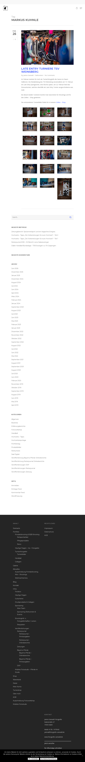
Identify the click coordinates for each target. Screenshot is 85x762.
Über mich (17, 694)
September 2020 (17, 366)
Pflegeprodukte (23, 541)
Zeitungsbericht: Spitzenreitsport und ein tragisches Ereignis (33, 232)
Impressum (48, 528)
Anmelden (15, 485)
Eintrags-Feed (16, 489)
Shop (15, 676)
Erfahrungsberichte (18, 426)
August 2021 (15, 363)
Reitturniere (39, 75)
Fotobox (18, 592)
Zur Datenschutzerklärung (48, 759)
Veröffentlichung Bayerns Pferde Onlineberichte (28, 458)
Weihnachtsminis (21, 578)
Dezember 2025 (17, 272)
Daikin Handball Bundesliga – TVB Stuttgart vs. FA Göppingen (33, 246)
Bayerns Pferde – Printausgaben (25, 660)
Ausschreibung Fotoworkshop (24, 701)
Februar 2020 (16, 381)
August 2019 (16, 395)
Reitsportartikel (22, 537)
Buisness (14, 423)
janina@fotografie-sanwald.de (54, 732)
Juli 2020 (14, 374)
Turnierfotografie (21, 552)
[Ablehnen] (82, 756)
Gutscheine (19, 599)
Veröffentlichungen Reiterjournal (23, 468)
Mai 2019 (14, 402)
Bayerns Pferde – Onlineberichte (25, 654)
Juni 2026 (14, 268)
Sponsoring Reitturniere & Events (26, 613)
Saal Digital (15, 454)
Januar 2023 (15, 328)
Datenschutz (49, 532)
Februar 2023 (16, 324)
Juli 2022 (14, 349)
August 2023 (16, 310)
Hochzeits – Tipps (17, 437)
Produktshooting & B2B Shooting (27, 534)
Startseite (16, 528)
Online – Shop (61, 102)
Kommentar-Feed (18, 492)
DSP (18, 666)
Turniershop (17, 690)
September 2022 (17, 342)
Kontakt (16, 585)
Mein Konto (17, 687)
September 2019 (17, 391)
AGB (14, 697)
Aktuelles (16, 569)
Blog (14, 582)
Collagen (18, 562)
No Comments (50, 75)
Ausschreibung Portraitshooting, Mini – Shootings (26, 573)
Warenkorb (17, 680)
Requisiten (21, 625)
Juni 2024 (14, 289)
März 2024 (15, 296)
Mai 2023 (14, 321)
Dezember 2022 (17, 331)
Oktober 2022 (16, 338)
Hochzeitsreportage (18, 440)
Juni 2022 (14, 352)
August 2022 (16, 345)
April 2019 (14, 405)
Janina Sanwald (28, 75)
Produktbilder (16, 447)
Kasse (15, 683)
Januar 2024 (15, 303)
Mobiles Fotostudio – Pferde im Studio (26, 671)
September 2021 (17, 359)
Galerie (15, 566)
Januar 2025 (15, 275)
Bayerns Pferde (22, 650)
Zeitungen (21, 647)
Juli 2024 (14, 286)
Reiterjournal (21, 631)
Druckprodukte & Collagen (24, 602)
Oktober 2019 (16, 388)
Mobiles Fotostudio (20, 704)
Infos (15, 589)
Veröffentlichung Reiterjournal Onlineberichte (27, 461)
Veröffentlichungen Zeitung (21, 472)
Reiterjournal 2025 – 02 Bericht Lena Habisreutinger (30, 242)
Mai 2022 (14, 356)
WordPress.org (16, 496)
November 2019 (17, 384)
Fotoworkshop (16, 430)
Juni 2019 (14, 398)
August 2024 (16, 282)
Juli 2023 (14, 314)
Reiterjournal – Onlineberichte (24, 641)
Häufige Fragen (20, 595)
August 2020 (16, 370)
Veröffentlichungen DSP (20, 465)
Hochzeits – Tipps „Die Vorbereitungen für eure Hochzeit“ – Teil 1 (34, 239)
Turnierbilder (21, 554)
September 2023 (17, 307)
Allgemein (15, 419)
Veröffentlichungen (22, 628)
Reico (19, 544)
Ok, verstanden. (33, 759)
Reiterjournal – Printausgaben (24, 635)
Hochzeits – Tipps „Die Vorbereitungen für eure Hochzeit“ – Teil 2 (34, 235)
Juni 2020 (14, 377)
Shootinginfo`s (20, 618)
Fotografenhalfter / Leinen (26, 621)
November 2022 (17, 335)
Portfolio (16, 532)
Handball (14, 433)
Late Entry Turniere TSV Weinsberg (40, 70)
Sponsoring (19, 606)
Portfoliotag (15, 444)
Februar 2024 (16, 300)
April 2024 (15, 293)
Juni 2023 (14, 317)
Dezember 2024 (17, 279)
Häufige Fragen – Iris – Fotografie (27, 548)
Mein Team (21, 608)
